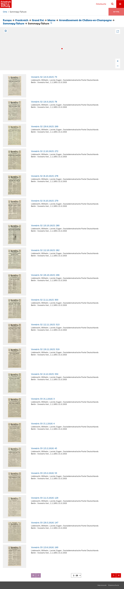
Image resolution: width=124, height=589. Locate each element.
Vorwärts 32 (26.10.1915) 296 (45, 275)
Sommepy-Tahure (13, 23)
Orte (5, 11)
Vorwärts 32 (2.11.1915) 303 (44, 299)
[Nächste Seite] (113, 575)
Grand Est (38, 20)
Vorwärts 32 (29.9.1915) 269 (44, 126)
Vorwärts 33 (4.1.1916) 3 (43, 398)
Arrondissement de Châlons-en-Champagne (85, 20)
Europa (7, 20)
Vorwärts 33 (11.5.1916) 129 (44, 498)
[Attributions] (6, 31)
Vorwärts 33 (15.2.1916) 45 (44, 448)
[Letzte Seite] (118, 575)
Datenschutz (113, 585)
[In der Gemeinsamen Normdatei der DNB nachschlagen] (51, 23)
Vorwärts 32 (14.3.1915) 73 (44, 77)
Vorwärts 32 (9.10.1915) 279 (44, 200)
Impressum (102, 585)
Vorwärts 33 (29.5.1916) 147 (44, 522)
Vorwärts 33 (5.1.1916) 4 (43, 423)
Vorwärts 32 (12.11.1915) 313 (45, 324)
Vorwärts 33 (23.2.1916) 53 (44, 473)
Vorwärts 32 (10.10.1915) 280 (45, 225)
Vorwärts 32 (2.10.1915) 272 (44, 151)
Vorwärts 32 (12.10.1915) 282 (45, 250)
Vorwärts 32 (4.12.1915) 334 (44, 374)
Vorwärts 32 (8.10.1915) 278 (44, 176)
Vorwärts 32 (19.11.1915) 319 (45, 349)
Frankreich (21, 20)
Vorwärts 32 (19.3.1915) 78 (44, 101)
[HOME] (6, 4)
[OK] (112, 4)
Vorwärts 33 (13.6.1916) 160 (44, 547)
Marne (51, 20)
